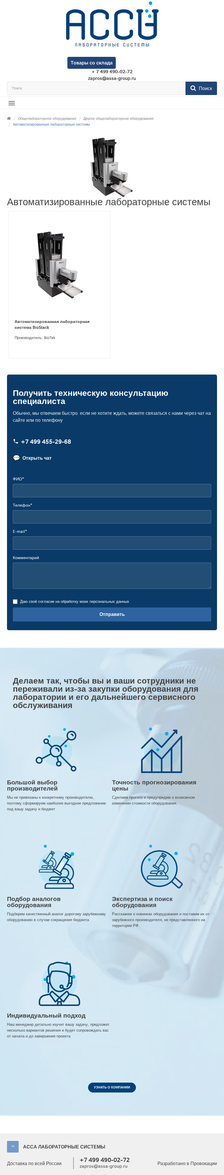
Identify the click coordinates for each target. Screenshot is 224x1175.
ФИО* (18, 479)
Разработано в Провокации (187, 1163)
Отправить (112, 614)
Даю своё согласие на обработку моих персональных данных (74, 601)
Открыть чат (32, 458)
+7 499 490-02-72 (105, 1160)
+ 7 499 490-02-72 (112, 72)
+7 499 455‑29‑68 (46, 441)
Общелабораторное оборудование (47, 118)
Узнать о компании (112, 1087)
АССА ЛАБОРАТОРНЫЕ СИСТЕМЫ (64, 1147)
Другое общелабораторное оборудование (118, 118)
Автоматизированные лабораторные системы (51, 124)
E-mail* (20, 531)
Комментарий (26, 558)
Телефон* (22, 505)
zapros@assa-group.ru (112, 78)
